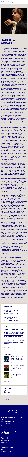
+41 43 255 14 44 (7, 433)
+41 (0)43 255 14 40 (9, 312)
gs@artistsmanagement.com (11, 320)
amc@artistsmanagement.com (12, 431)
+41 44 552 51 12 (8, 318)
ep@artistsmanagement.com (11, 313)
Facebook (4, 438)
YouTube (4, 442)
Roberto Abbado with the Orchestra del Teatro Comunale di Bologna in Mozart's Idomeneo (14, 342)
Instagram (5, 440)
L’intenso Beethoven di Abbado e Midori (14, 329)
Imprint (3, 449)
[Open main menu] (25, 2)
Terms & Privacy (7, 447)
